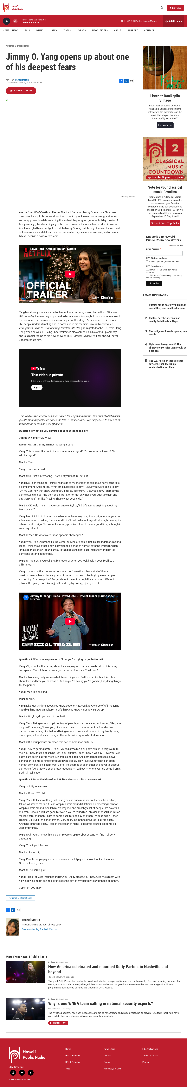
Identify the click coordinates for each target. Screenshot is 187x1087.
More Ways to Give (112, 1069)
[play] (6, 21)
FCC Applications (150, 1049)
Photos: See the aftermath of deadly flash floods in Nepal (164, 320)
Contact (107, 1056)
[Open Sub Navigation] (21, 30)
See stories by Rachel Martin (39, 929)
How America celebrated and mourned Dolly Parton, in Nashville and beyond (108, 969)
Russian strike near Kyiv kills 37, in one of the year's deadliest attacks (167, 306)
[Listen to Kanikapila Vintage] (165, 67)
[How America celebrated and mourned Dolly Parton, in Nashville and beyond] (25, 972)
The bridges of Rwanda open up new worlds (168, 333)
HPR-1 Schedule (72, 1056)
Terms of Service (150, 1056)
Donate (176, 7)
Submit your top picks (165, 223)
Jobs (67, 1069)
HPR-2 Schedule (72, 1062)
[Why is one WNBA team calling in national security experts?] (25, 1009)
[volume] (15, 21)
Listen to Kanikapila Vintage (165, 98)
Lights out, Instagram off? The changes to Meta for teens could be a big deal (167, 347)
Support (107, 1062)
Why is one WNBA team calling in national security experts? (100, 1003)
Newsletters (109, 1049)
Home (6, 30)
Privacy (145, 1062)
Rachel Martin (22, 79)
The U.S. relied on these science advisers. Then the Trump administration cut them (166, 364)
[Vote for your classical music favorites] (165, 159)
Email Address (153, 249)
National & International (17, 45)
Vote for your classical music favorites (165, 189)
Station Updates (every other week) (164, 261)
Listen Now (165, 125)
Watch (67, 30)
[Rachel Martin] (12, 927)
